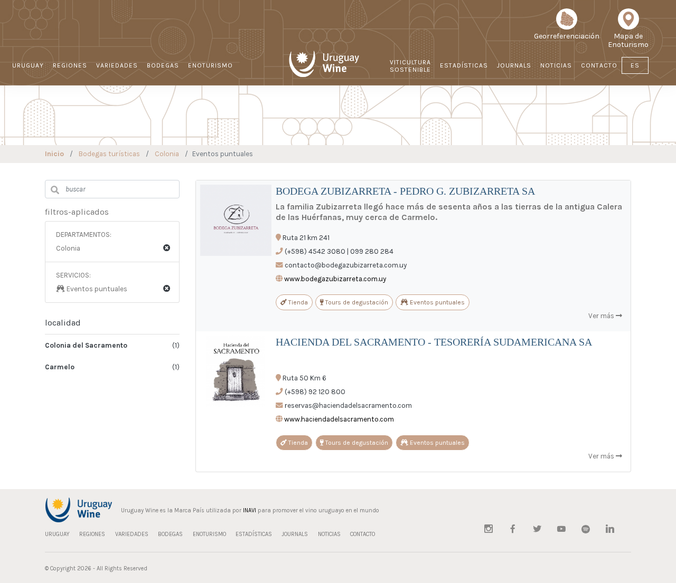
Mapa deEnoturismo (628, 40)
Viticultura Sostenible (410, 66)
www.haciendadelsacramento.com (339, 419)
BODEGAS (163, 65)
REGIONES (70, 65)
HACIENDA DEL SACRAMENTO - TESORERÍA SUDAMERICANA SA (434, 342)
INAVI (249, 510)
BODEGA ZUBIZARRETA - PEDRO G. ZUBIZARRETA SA (405, 191)
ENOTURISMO (210, 65)
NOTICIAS (556, 65)
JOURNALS (514, 65)
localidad (63, 323)
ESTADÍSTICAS (464, 65)
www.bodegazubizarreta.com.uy (335, 279)
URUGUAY (28, 65)
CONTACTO (599, 65)
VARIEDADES (117, 65)
